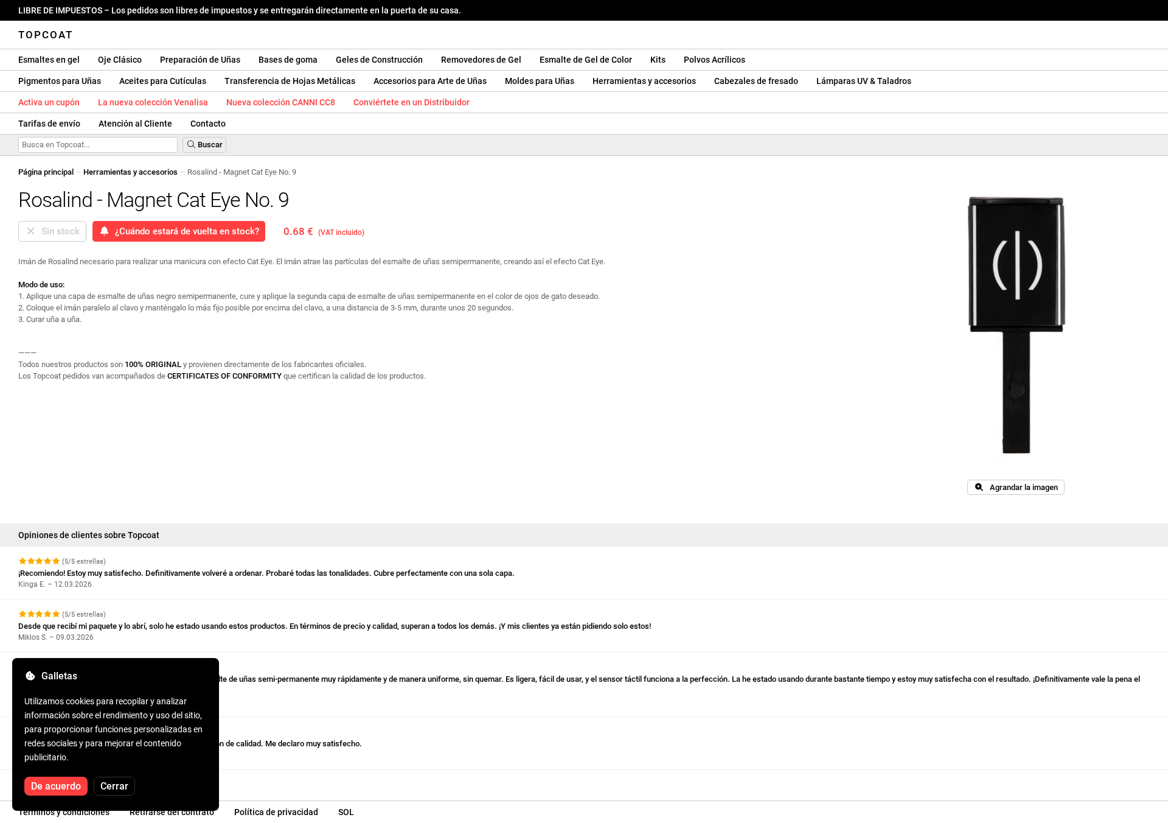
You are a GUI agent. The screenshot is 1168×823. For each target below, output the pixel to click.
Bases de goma (288, 60)
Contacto (208, 123)
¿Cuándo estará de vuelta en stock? (184, 231)
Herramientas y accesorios (644, 81)
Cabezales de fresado (756, 81)
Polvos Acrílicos (714, 60)
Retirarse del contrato (172, 812)
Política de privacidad (276, 812)
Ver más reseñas (50, 780)
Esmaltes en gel (49, 60)
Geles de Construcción (379, 60)
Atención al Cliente (135, 123)
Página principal (46, 172)
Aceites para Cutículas (162, 81)
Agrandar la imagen (1021, 487)
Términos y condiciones (63, 812)
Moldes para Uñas (539, 81)
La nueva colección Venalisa (153, 102)
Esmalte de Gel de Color (586, 60)
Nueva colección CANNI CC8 (280, 102)
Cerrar (114, 786)
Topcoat (45, 35)
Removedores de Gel (481, 60)
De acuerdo (56, 786)
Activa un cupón (49, 102)
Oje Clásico (120, 60)
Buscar (209, 144)
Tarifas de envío (49, 123)
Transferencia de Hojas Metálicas (289, 81)
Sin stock (58, 231)
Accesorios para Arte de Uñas (430, 81)
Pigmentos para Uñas (59, 81)
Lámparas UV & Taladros (863, 81)
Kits (658, 60)
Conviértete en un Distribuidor (411, 102)
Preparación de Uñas (200, 60)
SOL (346, 812)
